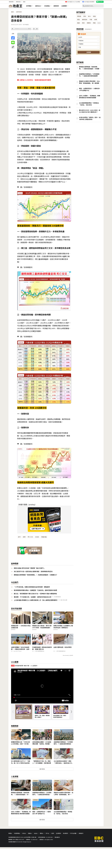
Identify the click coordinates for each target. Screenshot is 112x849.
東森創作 (81, 833)
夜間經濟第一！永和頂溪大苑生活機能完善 (21, 627)
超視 (52, 833)
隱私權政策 (57, 837)
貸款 (84, 16)
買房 (83, 23)
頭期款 (89, 23)
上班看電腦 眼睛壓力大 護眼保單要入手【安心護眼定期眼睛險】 (36, 600)
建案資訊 (56, 6)
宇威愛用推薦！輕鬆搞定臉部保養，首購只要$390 (42, 648)
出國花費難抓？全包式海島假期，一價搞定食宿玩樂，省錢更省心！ (21, 648)
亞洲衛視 (58, 833)
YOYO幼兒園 (73, 833)
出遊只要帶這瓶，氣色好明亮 (62, 647)
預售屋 (79, 16)
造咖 (24, 2)
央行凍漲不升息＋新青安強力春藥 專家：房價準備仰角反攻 (33, 571)
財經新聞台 (17, 833)
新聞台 (10, 833)
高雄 (94, 16)
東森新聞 (11, 2)
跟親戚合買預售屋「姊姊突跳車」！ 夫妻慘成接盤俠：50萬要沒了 (35, 575)
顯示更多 (42, 769)
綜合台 (24, 833)
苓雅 (90, 20)
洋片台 (47, 833)
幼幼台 (35, 833)
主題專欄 (64, 6)
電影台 (41, 833)
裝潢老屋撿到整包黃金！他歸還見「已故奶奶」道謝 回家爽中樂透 (35, 590)
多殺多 (37, 537)
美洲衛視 (65, 833)
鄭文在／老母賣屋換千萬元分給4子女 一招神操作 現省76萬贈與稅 (35, 593)
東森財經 (18, 2)
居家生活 (38, 6)
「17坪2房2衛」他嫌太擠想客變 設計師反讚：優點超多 (32, 587)
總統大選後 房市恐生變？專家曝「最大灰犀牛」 (29, 568)
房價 (24, 537)
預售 (78, 20)
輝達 (94, 23)
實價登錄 (84, 20)
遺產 (78, 23)
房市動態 (28, 6)
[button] (71, 711)
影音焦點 (47, 6)
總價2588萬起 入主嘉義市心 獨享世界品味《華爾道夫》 (63, 627)
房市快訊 (19, 12)
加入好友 (100, 2)
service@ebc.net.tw (48, 839)
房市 (19, 537)
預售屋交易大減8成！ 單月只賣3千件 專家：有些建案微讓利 (41, 627)
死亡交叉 (30, 537)
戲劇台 (30, 833)
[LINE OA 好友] (29, 551)
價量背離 (44, 537)
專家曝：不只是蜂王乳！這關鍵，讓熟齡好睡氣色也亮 (32, 597)
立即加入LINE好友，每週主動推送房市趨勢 (35, 80)
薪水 (89, 16)
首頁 (12, 12)
